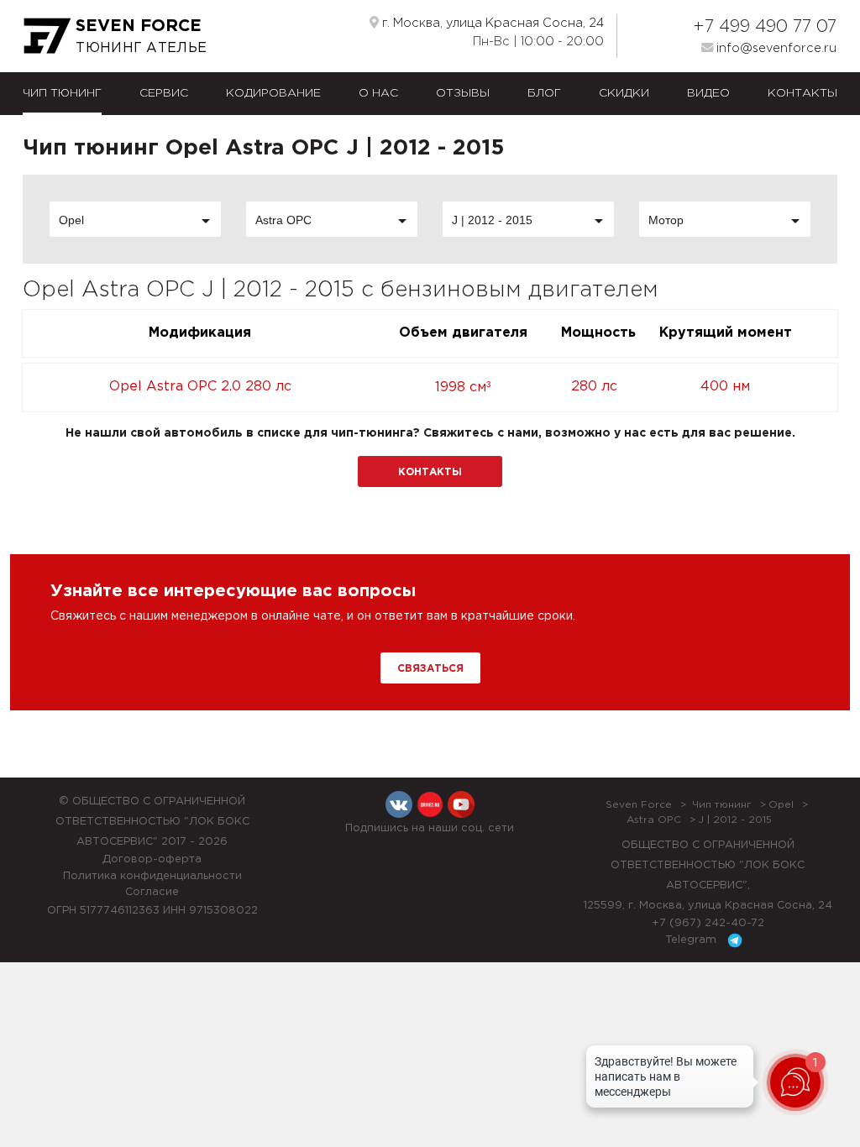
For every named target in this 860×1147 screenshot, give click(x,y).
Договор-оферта (152, 859)
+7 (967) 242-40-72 (708, 923)
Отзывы (463, 93)
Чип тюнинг (62, 93)
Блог (544, 93)
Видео (708, 93)
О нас (378, 93)
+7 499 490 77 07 (764, 26)
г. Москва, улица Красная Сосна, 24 (491, 23)
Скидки (624, 93)
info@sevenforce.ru (774, 48)
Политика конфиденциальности (152, 876)
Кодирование (273, 93)
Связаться (430, 668)
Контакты (802, 93)
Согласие (152, 892)
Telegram (692, 940)
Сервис (163, 93)
